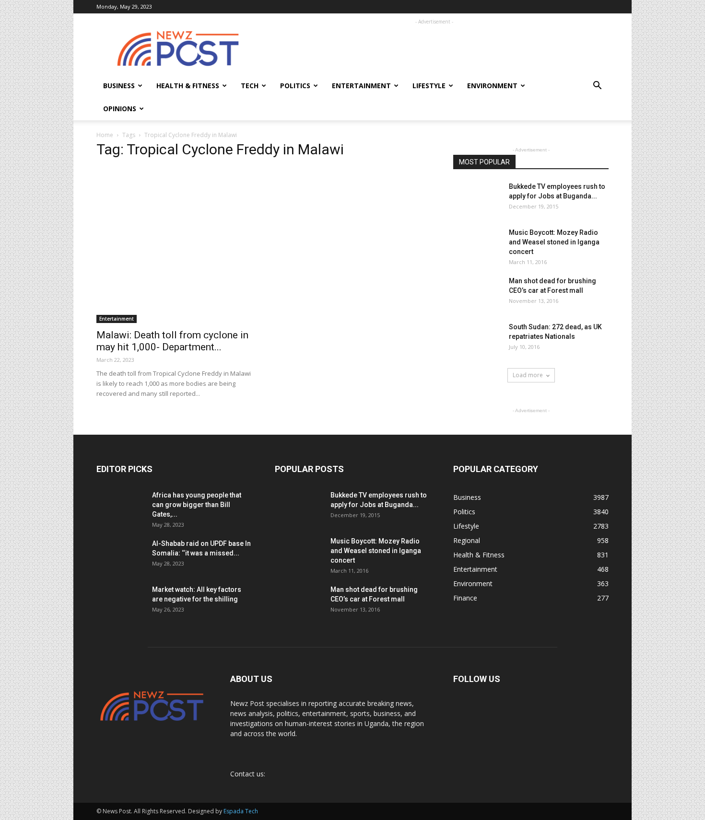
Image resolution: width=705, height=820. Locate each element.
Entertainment (361, 85)
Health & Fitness (187, 85)
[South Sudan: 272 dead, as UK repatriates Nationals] (477, 337)
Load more (528, 375)
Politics (295, 85)
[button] (597, 86)
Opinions (119, 108)
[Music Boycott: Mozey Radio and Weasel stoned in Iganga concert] (477, 241)
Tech (249, 85)
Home (104, 135)
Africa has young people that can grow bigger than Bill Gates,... (196, 504)
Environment (492, 85)
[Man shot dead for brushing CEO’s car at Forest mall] (476, 293)
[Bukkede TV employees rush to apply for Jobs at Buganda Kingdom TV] (477, 198)
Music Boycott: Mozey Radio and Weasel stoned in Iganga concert (554, 242)
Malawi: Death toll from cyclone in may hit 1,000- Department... (172, 341)
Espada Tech (240, 811)
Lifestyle (429, 85)
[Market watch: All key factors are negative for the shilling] (120, 601)
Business (119, 85)
